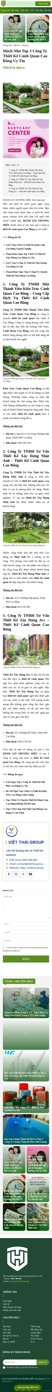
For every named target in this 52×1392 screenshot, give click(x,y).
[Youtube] (30, 874)
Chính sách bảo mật (30, 1367)
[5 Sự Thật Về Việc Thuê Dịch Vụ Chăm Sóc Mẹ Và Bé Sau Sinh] (14, 28)
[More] (44, 75)
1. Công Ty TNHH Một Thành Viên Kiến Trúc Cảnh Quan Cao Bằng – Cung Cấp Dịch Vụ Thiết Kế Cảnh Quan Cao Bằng (27, 173)
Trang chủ (7, 45)
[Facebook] (9, 874)
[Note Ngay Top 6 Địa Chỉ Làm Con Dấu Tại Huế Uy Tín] (26, 1098)
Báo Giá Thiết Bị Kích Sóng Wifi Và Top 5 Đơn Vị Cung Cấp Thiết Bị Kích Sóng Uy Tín (25, 1076)
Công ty (25, 45)
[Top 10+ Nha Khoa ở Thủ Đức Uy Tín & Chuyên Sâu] (38, 1188)
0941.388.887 (29, 859)
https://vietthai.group (32, 867)
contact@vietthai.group (30, 863)
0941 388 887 (16, 1278)
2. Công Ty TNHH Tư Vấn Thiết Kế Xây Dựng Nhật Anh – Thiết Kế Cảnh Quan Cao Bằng (26, 182)
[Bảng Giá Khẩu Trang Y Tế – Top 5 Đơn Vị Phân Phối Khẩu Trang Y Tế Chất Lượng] (26, 1003)
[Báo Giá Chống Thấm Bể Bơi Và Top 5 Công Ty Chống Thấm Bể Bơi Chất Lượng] (26, 1129)
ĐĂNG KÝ (43, 1362)
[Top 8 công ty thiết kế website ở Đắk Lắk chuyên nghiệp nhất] (14, 1217)
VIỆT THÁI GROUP (26, 842)
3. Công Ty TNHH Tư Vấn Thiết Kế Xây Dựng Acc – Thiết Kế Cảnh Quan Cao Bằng (26, 190)
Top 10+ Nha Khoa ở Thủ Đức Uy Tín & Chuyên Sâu (37, 1196)
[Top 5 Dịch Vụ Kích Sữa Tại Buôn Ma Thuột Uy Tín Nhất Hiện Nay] (38, 1217)
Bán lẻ (17, 45)
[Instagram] (16, 874)
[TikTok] (23, 874)
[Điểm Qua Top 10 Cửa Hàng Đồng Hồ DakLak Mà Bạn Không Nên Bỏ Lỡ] (38, 28)
